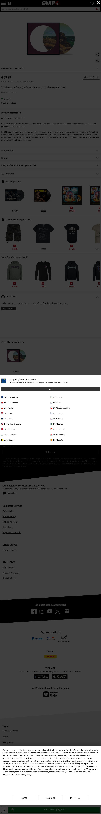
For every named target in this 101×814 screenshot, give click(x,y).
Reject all (50, 798)
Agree (24, 798)
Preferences (76, 797)
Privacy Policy (26, 774)
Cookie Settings (61, 772)
